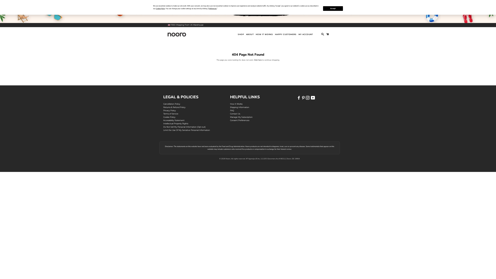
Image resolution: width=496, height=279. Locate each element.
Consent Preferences (239, 120)
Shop (241, 34)
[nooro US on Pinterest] (303, 99)
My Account (306, 34)
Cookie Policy (169, 117)
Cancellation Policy (171, 104)
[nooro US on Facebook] (299, 99)
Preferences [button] (212, 9)
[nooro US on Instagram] (308, 99)
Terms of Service (170, 114)
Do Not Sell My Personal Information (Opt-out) (184, 127)
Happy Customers (285, 34)
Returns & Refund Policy (174, 107)
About (250, 34)
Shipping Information (239, 107)
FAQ (232, 110)
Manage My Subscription (241, 117)
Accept (333, 8)
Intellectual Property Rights (175, 123)
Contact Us (235, 114)
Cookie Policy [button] (160, 9)
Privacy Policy (169, 110)
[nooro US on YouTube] (313, 99)
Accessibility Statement (173, 120)
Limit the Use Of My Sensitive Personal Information (186, 130)
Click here (258, 60)
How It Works (264, 34)
